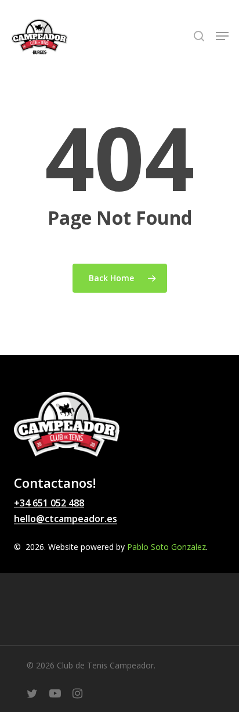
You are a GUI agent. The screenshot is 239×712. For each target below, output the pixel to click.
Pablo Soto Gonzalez (166, 546)
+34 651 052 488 (49, 503)
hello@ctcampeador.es (65, 519)
